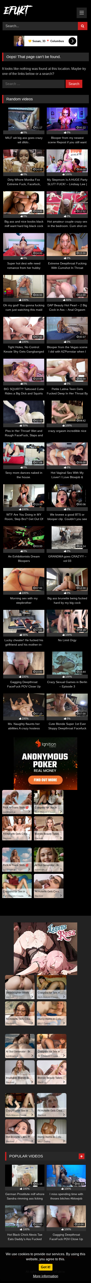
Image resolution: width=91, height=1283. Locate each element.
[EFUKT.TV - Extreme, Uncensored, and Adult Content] (37, 11)
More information (45, 1276)
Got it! (45, 1267)
